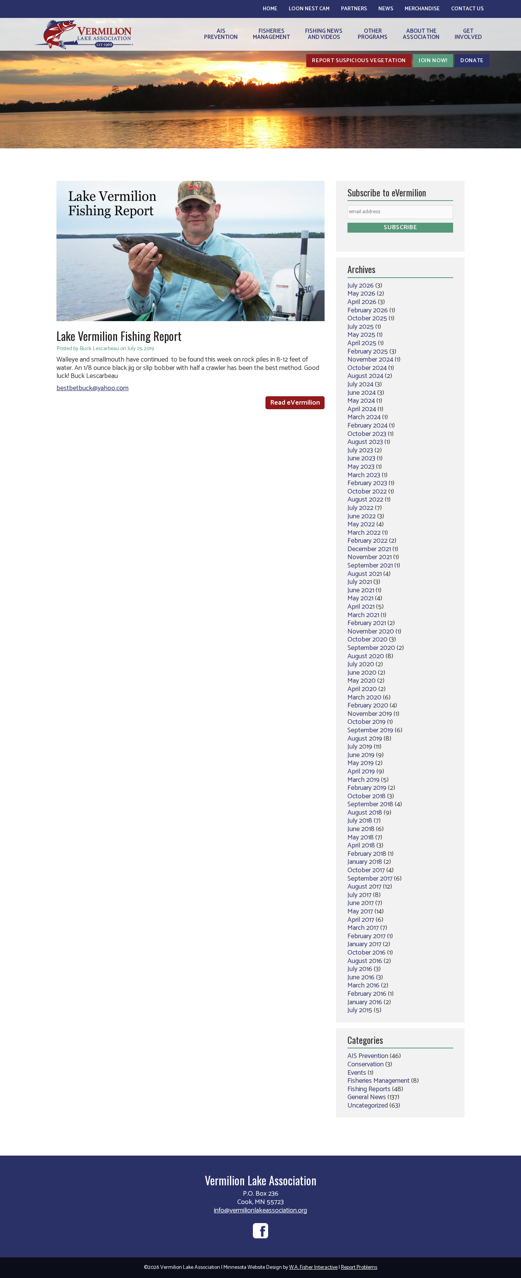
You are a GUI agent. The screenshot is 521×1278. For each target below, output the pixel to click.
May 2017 (360, 911)
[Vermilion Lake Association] (84, 34)
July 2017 (359, 895)
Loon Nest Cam (309, 9)
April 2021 (361, 606)
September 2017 (369, 878)
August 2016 (364, 961)
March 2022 (364, 533)
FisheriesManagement (271, 34)
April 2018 (361, 845)
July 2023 (360, 450)
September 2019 (370, 730)
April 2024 (361, 409)
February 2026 (367, 310)
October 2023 (366, 434)
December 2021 (369, 549)
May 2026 (361, 293)
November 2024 (370, 359)
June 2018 (361, 829)
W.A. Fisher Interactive (313, 1267)
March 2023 (363, 475)
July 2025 (360, 327)
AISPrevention (221, 34)
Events (356, 1073)
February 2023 (367, 483)
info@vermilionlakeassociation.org (260, 1210)
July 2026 (360, 285)
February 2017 (366, 936)
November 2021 (369, 557)
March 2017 (363, 928)
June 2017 (360, 903)
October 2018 (366, 796)
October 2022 (367, 491)
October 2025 (367, 318)
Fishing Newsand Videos (324, 34)
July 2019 (359, 746)
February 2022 (367, 541)
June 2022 (361, 516)
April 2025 (361, 343)
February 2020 (367, 705)
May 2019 (360, 763)
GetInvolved (468, 34)
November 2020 (370, 631)
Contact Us (467, 9)
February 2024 (367, 425)
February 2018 (366, 854)
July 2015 (359, 1010)
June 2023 (361, 458)
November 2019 (369, 714)
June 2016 (361, 977)
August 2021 (364, 574)
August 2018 (364, 812)
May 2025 (361, 335)
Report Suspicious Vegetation (359, 60)
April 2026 (361, 302)
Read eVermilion (295, 402)
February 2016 (366, 994)
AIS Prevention (367, 1056)
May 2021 (360, 598)
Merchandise (422, 9)
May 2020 (361, 680)
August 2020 (365, 656)
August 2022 (365, 499)
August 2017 (364, 886)
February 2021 (366, 623)
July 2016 (359, 969)
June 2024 (361, 393)
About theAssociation (421, 34)
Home (270, 9)
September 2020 (371, 648)
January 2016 (364, 1002)
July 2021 (359, 582)
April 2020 (362, 689)
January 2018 (364, 862)
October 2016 (366, 952)
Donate (472, 60)
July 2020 (360, 664)
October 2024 (367, 368)
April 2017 (360, 920)
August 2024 (365, 376)
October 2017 (366, 870)
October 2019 (366, 722)
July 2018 (359, 820)
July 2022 (360, 508)
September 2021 (370, 565)
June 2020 (361, 672)
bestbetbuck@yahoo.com (92, 388)
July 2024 (360, 384)
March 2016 (363, 985)
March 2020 (364, 697)
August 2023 (365, 442)
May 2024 (361, 401)
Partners (354, 9)
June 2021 (360, 590)
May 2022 (361, 524)
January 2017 (364, 944)
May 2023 (361, 467)
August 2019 (364, 738)
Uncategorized (367, 1105)
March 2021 (363, 615)
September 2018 (370, 804)
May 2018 (360, 837)
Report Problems (359, 1267)
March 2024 (364, 417)
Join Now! (433, 60)
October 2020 (367, 639)
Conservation (365, 1064)
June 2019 (361, 755)
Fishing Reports (369, 1089)
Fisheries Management (378, 1081)
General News (366, 1097)
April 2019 (361, 771)
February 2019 (366, 788)
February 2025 (367, 351)
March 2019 (363, 780)
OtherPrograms (373, 34)
